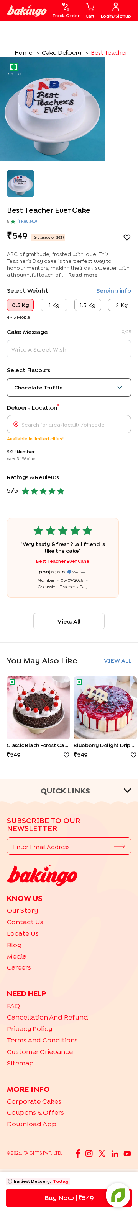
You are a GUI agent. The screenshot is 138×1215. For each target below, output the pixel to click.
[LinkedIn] (114, 1153)
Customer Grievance (40, 1051)
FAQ (13, 1005)
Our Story (22, 910)
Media (16, 956)
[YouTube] (127, 1153)
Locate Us (23, 933)
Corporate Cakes (34, 1101)
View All (69, 621)
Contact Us (25, 921)
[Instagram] (89, 1153)
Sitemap (20, 1063)
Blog (14, 944)
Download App (31, 1123)
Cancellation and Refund (47, 1017)
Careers (19, 967)
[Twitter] (102, 1153)
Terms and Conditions (42, 1040)
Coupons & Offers (35, 1112)
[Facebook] (78, 1153)
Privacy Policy (29, 1028)
